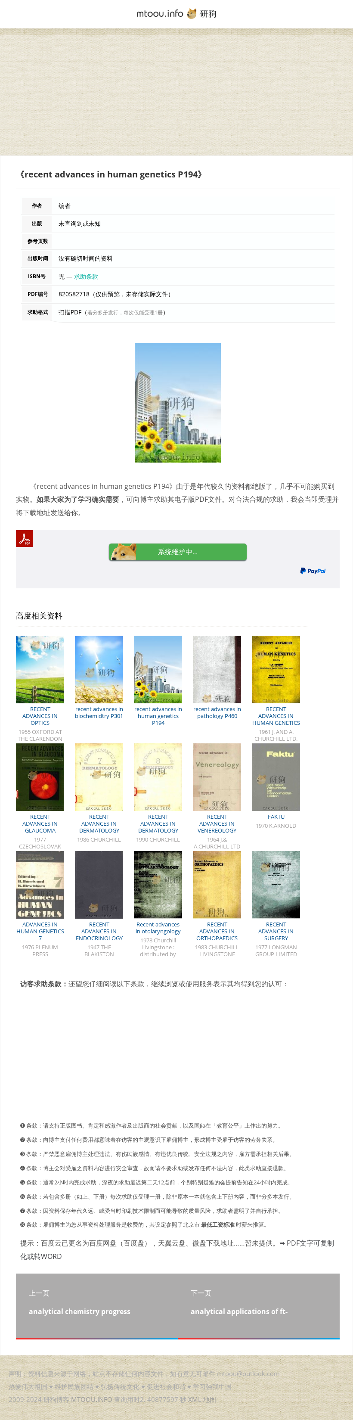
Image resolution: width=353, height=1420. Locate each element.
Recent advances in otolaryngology (158, 927)
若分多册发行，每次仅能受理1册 (125, 312)
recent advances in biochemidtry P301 (99, 712)
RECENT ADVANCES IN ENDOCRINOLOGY (99, 931)
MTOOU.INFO (91, 1399)
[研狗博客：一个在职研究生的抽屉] (176, 13)
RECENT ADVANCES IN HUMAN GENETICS (276, 716)
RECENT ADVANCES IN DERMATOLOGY (99, 823)
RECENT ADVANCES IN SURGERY (276, 931)
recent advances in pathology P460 (217, 712)
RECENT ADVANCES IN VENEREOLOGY (217, 823)
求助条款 (86, 276)
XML (194, 1399)
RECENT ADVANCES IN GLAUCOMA (40, 823)
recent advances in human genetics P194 (158, 716)
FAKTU (276, 816)
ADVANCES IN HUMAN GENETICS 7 (40, 931)
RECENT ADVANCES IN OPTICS (40, 716)
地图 (209, 1399)
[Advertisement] (176, 95)
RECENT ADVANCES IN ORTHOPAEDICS (217, 931)
